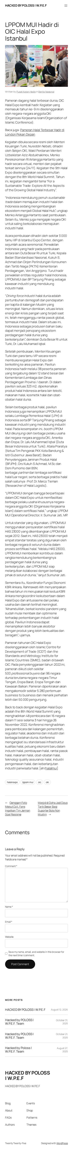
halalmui (51, 768)
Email (8, 921)
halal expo (12, 782)
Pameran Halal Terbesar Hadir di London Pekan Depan (34, 132)
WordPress (62, 1143)
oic (39, 782)
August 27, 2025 (62, 1049)
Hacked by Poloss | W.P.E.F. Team (18, 1049)
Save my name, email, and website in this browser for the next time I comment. (36, 953)
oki (47, 782)
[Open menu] (66, 6)
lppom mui (27, 782)
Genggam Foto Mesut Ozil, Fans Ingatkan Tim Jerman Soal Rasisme (17, 808)
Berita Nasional (46, 91)
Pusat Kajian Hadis (26, 91)
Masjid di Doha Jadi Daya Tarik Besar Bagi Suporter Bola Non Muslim (53, 808)
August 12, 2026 (59, 1009)
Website (9, 936)
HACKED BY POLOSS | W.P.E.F (26, 5)
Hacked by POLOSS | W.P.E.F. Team (19, 1021)
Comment (11, 866)
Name (9, 906)
